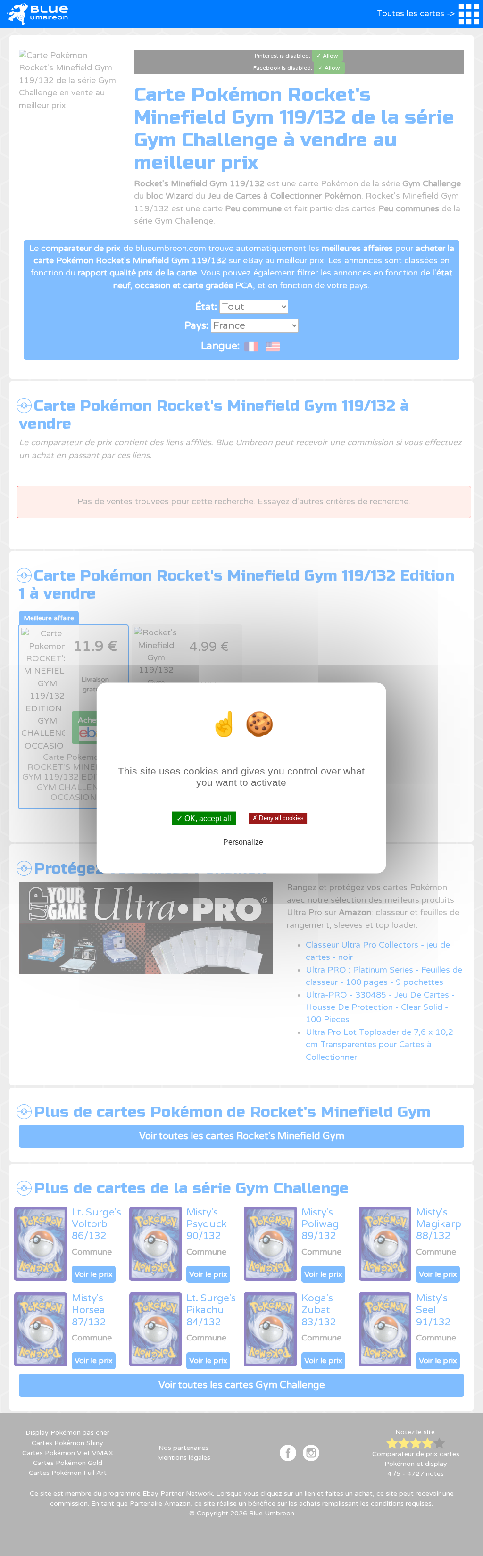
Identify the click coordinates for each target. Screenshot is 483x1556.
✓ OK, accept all (203, 818)
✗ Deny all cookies (277, 818)
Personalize (243, 842)
